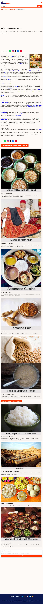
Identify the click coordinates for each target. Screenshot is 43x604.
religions (21, 63)
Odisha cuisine (4, 112)
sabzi (40, 105)
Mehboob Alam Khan (7, 243)
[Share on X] (15, 51)
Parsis (9, 79)
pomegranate (22, 91)
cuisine (9, 88)
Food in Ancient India (7, 436)
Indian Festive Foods (7, 503)
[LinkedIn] (30, 596)
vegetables (29, 106)
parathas (5, 91)
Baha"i (5, 72)
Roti (28, 105)
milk (39, 89)
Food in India (11, 9)
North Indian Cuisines (5, 83)
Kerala (40, 129)
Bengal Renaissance (25, 113)
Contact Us (11, 596)
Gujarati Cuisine (4, 102)
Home (2, 9)
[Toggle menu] (41, 2)
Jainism (26, 70)
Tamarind (3, 332)
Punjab (16, 86)
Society (6, 9)
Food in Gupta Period (7, 193)
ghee (2, 91)
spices (35, 106)
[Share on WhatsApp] (10, 51)
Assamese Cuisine (6, 292)
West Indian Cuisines (5, 101)
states (11, 56)
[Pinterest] (27, 596)
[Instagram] (33, 596)
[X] (25, 596)
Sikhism (19, 70)
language (8, 57)
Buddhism (10, 70)
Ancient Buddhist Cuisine (8, 543)
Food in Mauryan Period (7, 394)
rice (36, 105)
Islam (23, 70)
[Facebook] (22, 596)
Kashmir (2, 95)
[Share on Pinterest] (21, 51)
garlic (4, 76)
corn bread (37, 91)
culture (12, 57)
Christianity (31, 70)
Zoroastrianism (38, 70)
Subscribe (22, 555)
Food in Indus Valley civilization (10, 471)
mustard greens (31, 91)
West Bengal (18, 115)
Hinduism (15, 70)
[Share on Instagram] (13, 51)
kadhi (33, 105)
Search (39, 6)
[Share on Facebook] (18, 51)
